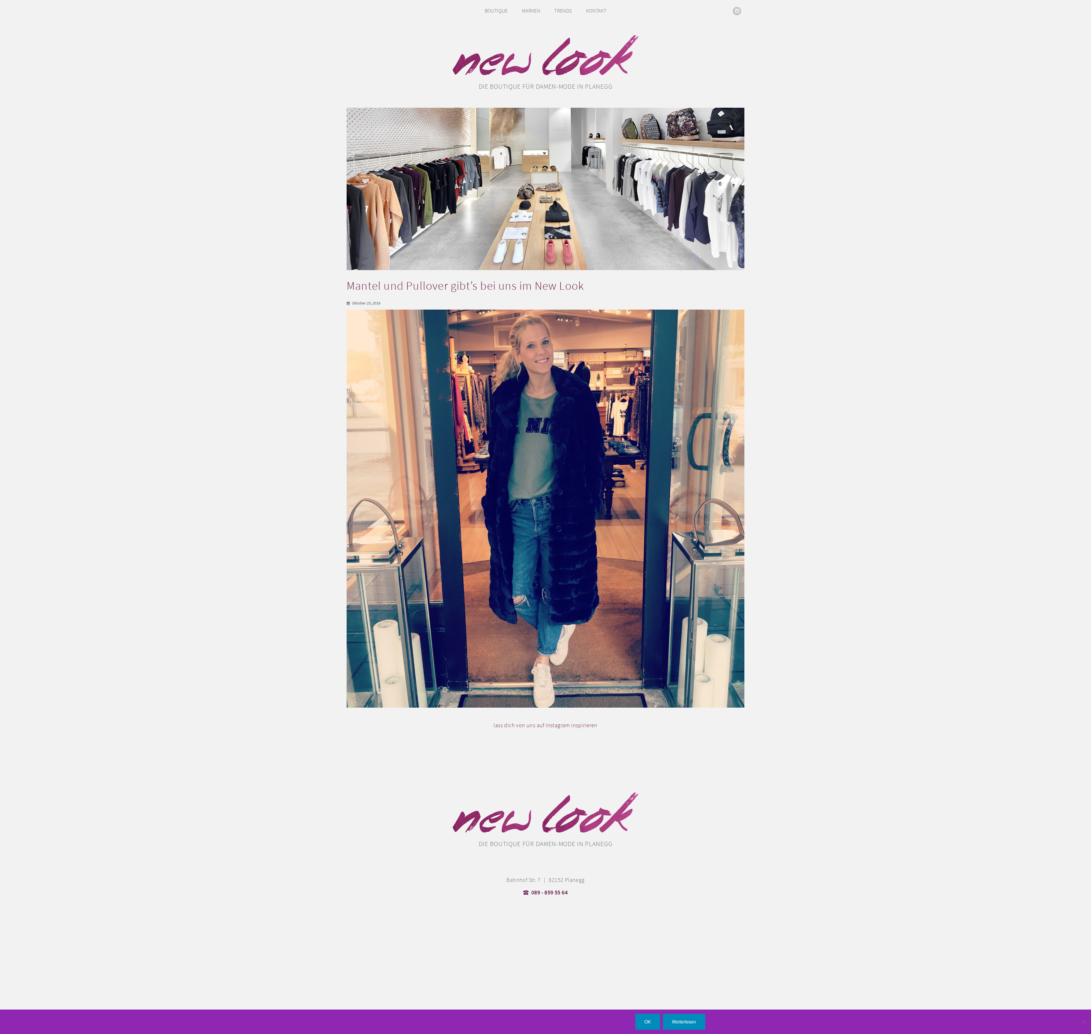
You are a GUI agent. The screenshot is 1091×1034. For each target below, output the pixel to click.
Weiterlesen (684, 1021)
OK (647, 1021)
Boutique (496, 10)
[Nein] (1084, 1022)
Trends (563, 10)
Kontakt (596, 10)
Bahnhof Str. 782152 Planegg (545, 879)
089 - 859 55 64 (549, 892)
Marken (531, 10)
